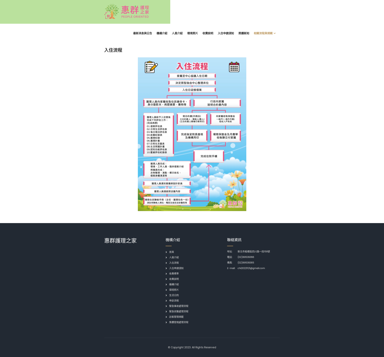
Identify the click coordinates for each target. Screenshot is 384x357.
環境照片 (192, 33)
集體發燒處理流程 (178, 322)
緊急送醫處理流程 (178, 311)
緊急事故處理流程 (178, 306)
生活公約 (174, 295)
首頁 (171, 252)
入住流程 (174, 263)
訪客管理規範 (176, 317)
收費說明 (207, 33)
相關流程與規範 (263, 33)
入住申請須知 (226, 33)
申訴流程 (174, 300)
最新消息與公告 (142, 33)
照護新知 (243, 33)
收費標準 (174, 273)
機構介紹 (162, 33)
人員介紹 (177, 33)
